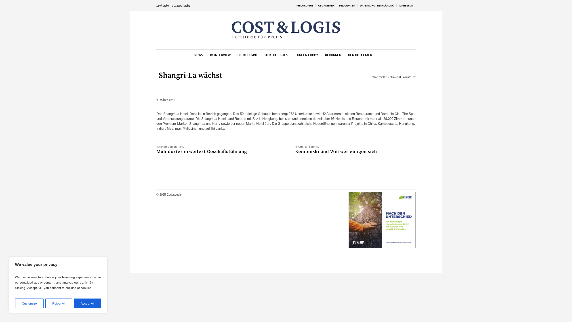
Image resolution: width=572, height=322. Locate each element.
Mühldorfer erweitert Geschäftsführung (201, 152)
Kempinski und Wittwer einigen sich (336, 152)
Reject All (58, 303)
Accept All (87, 303)
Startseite (379, 77)
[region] (58, 285)
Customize (29, 303)
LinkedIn (162, 5)
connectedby (181, 5)
